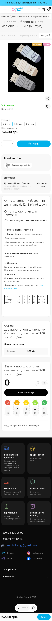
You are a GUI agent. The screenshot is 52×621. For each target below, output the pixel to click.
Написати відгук (26, 392)
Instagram (38, 553)
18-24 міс (30, 124)
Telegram (11, 553)
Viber (9, 558)
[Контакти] (44, 9)
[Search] (39, 9)
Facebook (37, 558)
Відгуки (45, 35)
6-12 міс (6, 124)
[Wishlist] (48, 106)
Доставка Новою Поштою (17, 183)
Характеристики (28, 35)
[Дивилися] (33, 608)
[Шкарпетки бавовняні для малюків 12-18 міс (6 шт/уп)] (26, 67)
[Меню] (4, 9)
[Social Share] (48, 98)
